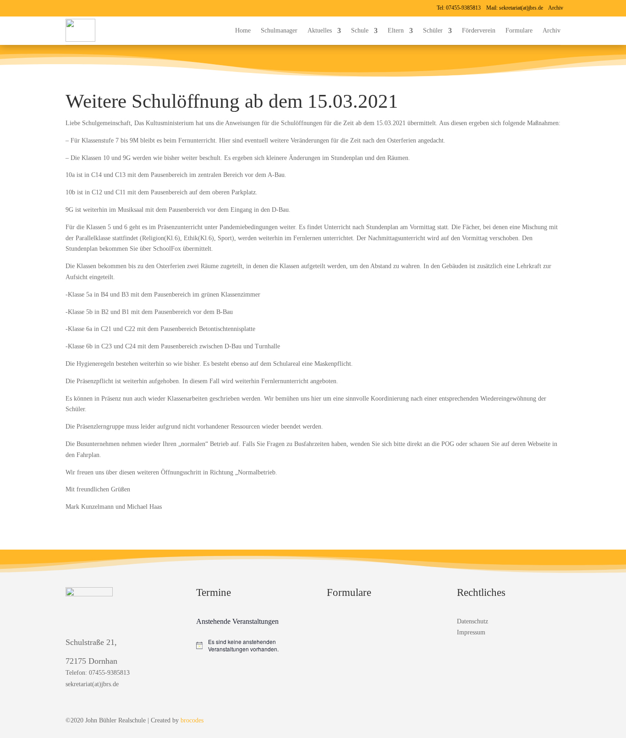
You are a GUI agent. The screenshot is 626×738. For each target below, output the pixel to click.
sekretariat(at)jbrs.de (521, 8)
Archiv (555, 8)
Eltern (396, 31)
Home (243, 31)
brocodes (192, 720)
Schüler (433, 31)
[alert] (247, 645)
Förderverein (478, 31)
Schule (359, 31)
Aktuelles (320, 31)
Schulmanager (279, 31)
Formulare (519, 31)
